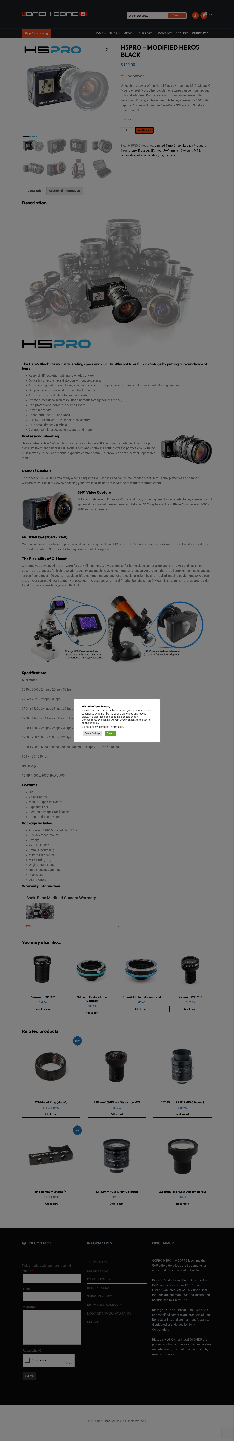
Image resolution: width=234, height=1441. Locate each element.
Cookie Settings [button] (92, 733)
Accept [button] (110, 733)
